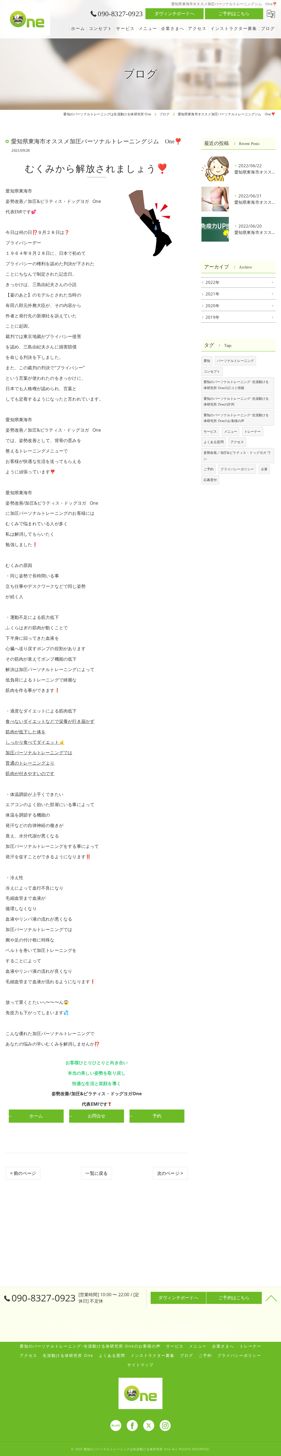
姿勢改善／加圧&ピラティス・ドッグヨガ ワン (237, 455)
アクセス (237, 442)
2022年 (213, 282)
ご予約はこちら (233, 13)
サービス (210, 431)
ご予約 (209, 469)
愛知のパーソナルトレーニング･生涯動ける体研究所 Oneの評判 (236, 401)
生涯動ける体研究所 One (68, 1355)
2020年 (213, 305)
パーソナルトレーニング (235, 360)
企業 (264, 469)
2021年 (213, 294)
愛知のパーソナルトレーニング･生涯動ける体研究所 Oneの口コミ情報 (236, 384)
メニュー (230, 431)
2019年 (213, 317)
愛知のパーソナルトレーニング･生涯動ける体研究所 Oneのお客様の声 (236, 418)
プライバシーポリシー (237, 469)
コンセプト (212, 371)
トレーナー (252, 431)
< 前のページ (23, 1173)
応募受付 (210, 479)
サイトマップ (140, 1364)
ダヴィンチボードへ (174, 13)
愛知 (207, 360)
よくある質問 (214, 442)
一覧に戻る (96, 1173)
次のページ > (170, 1173)
